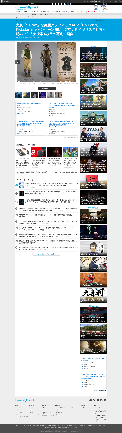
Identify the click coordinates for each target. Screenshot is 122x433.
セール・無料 (56, 11)
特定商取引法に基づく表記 (99, 425)
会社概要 (54, 425)
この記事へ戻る (47, 88)
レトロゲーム (72, 408)
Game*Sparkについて (20, 425)
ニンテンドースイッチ (48, 415)
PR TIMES (64, 427)
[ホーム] (16, 17)
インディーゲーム (56, 14)
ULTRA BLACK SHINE (100, 415)
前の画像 (17, 62)
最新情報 (57, 405)
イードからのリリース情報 (48, 427)
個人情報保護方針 (61, 425)
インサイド (81, 11)
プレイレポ (19, 410)
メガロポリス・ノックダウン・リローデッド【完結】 (100, 411)
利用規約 (90, 425)
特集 (25, 11)
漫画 (72, 11)
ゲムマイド (102, 11)
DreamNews (71, 427)
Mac (41, 14)
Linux (46, 14)
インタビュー (19, 412)
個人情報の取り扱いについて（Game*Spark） (77, 425)
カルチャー (71, 405)
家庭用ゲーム (45, 11)
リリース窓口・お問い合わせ (32, 425)
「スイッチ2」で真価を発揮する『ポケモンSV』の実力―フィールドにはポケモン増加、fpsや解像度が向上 (46, 172)
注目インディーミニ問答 (22, 416)
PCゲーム (35, 11)
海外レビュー (19, 414)
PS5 (44, 408)
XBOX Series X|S (47, 410)
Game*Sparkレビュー (21, 408)
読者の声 (64, 11)
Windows (34, 14)
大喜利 (83, 408)
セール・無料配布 (60, 408)
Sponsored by (67, 137)
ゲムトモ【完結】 (99, 417)
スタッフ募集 (58, 427)
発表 (57, 410)
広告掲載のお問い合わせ (45, 425)
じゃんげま (97, 408)
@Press (77, 427)
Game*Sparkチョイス (87, 410)
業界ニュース (59, 412)
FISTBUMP (91, 11)
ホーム (18, 11)
